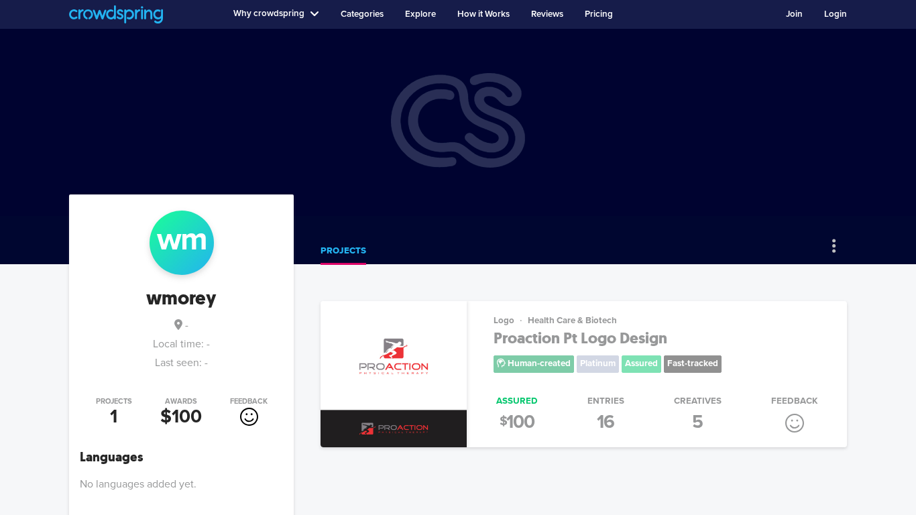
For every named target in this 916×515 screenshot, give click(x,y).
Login (835, 14)
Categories (362, 14)
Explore (420, 14)
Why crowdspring (268, 13)
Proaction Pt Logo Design (580, 338)
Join (794, 14)
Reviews (547, 14)
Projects (343, 250)
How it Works (483, 14)
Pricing (599, 14)
